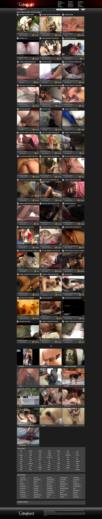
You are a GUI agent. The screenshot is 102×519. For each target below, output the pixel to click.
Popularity (41, 9)
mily (22, 457)
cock (23, 35)
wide (45, 342)
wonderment (21, 106)
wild (23, 294)
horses (69, 465)
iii (22, 453)
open (43, 342)
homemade (21, 318)
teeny (69, 461)
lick (68, 318)
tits (65, 82)
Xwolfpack (60, 6)
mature (26, 35)
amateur (23, 247)
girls (69, 457)
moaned (48, 247)
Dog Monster (36, 496)
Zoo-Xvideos (49, 481)
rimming (78, 461)
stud (78, 467)
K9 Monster (48, 486)
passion (41, 450)
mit (78, 450)
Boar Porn (48, 483)
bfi (41, 461)
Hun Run (35, 492)
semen (31, 469)
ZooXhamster (49, 492)
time (60, 457)
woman (46, 58)
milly (22, 469)
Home (21, 9)
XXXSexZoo (62, 486)
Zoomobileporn (62, 477)
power (59, 463)
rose (59, 453)
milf (42, 35)
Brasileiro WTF (62, 494)
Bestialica (61, 481)
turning (48, 35)
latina (50, 465)
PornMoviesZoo (76, 486)
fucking (22, 455)
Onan (73, 488)
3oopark (74, 481)
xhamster (69, 58)
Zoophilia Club (49, 479)
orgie (32, 455)
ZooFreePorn (75, 483)
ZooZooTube (75, 479)
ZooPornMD (62, 479)
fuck (50, 469)
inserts (49, 58)
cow (59, 461)
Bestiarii (80, 5)
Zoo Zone (70, 2)
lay (42, 271)
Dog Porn (35, 488)
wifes (44, 153)
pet (41, 463)
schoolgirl (44, 106)
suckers (20, 35)
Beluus (60, 492)
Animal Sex (70, 1)
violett (50, 450)
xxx (20, 176)
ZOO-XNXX (48, 488)
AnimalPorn (75, 496)
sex (71, 176)
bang (22, 461)
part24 (20, 294)
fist (42, 153)
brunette (41, 467)
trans (41, 455)
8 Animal (48, 494)
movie (40, 459)
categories (31, 9)
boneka (50, 455)
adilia (31, 459)
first (60, 455)
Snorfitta (61, 496)
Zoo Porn (60, 1)
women (25, 176)
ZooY (79, 4)
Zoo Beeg (61, 490)
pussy (71, 318)
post (41, 469)
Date (50, 9)
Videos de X (80, 2)
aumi (22, 467)
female (70, 106)
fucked (22, 153)
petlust (78, 465)
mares (31, 465)
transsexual (50, 457)
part (22, 463)
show (78, 463)
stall (69, 450)
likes (69, 463)
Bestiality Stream (63, 488)
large (25, 200)
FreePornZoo (49, 490)
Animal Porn (81, 6)
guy (20, 153)
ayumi (41, 457)
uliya (20, 224)
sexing (43, 82)
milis (50, 463)
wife (25, 318)
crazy (60, 459)
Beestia (59, 4)
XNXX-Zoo (74, 492)
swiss (70, 82)
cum (31, 457)
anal (25, 153)
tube (67, 106)
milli (22, 465)
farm (60, 467)
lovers (78, 453)
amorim (31, 450)
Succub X (74, 494)
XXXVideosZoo (62, 483)
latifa (41, 465)
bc (50, 459)
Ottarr (59, 5)
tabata (50, 453)
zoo (44, 224)
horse (50, 467)
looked (50, 106)
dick (31, 461)
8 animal (25, 4)
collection (78, 469)
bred (70, 247)
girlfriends (69, 455)
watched (26, 106)
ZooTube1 (35, 490)
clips (22, 459)
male (22, 450)
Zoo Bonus (70, 6)
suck (59, 469)
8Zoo (47, 496)
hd (69, 469)
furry (69, 459)
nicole (78, 455)
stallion (69, 467)
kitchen (71, 200)
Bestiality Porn (61, 2)
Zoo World (80, 1)
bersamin (31, 463)
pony (69, 453)
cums (31, 453)
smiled (47, 106)
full (50, 461)
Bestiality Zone (36, 494)
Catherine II (70, 4)
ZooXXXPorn (75, 477)
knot (68, 247)
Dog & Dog (48, 477)
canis (41, 453)
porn (23, 82)
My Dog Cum (75, 490)
